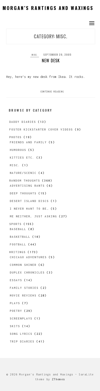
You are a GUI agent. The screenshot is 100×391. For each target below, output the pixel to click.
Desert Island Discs (29, 201)
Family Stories (24, 287)
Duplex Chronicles (27, 272)
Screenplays (21, 318)
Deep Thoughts (23, 193)
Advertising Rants (27, 185)
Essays (16, 280)
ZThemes (58, 379)
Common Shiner (23, 264)
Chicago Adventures (28, 257)
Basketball (20, 236)
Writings (17, 252)
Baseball (18, 229)
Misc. (34, 54)
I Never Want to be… (29, 208)
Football (18, 244)
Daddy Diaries (22, 121)
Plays (15, 303)
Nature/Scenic (23, 172)
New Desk (51, 60)
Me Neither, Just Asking (33, 216)
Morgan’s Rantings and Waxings (48, 8)
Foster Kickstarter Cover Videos (41, 129)
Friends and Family (28, 142)
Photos (15, 137)
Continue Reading (52, 91)
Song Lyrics (21, 333)
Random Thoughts (24, 180)
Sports (15, 224)
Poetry (16, 310)
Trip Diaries (22, 341)
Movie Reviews (23, 295)
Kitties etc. (22, 157)
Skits (15, 326)
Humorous (18, 149)
